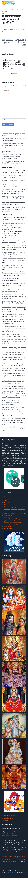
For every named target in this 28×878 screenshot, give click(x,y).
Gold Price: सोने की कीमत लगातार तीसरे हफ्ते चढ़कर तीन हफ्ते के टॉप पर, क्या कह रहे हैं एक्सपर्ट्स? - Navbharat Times (13, 156)
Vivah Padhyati (5, 820)
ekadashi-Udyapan (8, 528)
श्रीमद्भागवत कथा (10, 858)
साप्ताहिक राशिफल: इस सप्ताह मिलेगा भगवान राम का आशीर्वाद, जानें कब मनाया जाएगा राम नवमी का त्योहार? (14, 219)
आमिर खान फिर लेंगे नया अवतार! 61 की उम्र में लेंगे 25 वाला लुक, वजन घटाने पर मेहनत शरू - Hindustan (13, 285)
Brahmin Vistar (7, 526)
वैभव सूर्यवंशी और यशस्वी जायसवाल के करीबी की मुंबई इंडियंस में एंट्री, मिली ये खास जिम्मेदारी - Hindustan (13, 359)
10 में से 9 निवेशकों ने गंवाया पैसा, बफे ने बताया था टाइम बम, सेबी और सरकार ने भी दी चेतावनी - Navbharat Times (13, 209)
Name (4, 108)
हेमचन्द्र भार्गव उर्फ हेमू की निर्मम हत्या (12, 519)
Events (5, 500)
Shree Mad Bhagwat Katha (9, 856)
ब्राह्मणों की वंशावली (8, 515)
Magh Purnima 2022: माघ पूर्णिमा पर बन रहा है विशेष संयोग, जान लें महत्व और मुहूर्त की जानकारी (20, 41)
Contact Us (7, 498)
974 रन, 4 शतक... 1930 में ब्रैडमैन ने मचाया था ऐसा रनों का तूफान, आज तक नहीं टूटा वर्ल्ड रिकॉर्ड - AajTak (13, 429)
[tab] (11, 73)
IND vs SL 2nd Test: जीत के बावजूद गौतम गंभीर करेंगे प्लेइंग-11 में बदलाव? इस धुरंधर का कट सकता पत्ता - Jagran (14, 347)
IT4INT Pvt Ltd (11, 872)
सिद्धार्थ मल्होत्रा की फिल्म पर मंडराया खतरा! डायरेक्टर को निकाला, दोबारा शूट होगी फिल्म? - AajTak (13, 267)
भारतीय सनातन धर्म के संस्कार (11, 524)
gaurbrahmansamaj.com (10, 835)
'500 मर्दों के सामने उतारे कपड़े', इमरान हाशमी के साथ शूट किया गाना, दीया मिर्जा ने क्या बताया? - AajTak (13, 260)
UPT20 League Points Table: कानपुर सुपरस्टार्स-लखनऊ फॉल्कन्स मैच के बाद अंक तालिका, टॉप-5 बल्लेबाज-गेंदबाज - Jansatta (13, 402)
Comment (6, 90)
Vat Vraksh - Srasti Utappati (9, 818)
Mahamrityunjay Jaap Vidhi (8, 815)
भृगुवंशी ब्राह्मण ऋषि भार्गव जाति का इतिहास (14, 508)
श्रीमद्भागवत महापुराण (10, 859)
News (3, 13)
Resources (6, 502)
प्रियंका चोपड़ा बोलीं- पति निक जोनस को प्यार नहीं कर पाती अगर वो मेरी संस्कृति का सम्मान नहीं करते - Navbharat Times (14, 296)
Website (5, 120)
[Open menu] (25, 3)
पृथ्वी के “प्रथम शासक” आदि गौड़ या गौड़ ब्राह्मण (15, 513)
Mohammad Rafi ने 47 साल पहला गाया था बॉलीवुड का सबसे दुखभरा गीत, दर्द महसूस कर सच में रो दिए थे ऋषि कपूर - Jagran (14, 254)
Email (4, 114)
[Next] (24, 64)
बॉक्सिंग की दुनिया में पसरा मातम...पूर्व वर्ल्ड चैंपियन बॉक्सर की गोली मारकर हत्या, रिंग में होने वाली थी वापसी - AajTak (14, 341)
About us (6, 497)
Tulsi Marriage (5, 817)
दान (5, 506)
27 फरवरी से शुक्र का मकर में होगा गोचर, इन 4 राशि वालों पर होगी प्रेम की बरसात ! (7, 40)
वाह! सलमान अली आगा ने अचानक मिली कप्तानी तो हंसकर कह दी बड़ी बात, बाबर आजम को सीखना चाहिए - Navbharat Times (13, 413)
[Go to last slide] (4, 64)
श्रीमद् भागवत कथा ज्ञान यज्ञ (12, 861)
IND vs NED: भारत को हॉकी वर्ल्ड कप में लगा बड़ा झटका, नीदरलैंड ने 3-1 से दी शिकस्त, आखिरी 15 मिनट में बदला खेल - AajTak (13, 321)
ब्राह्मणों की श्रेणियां (8, 517)
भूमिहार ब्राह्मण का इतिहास (10, 521)
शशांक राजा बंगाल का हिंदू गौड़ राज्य (12, 523)
